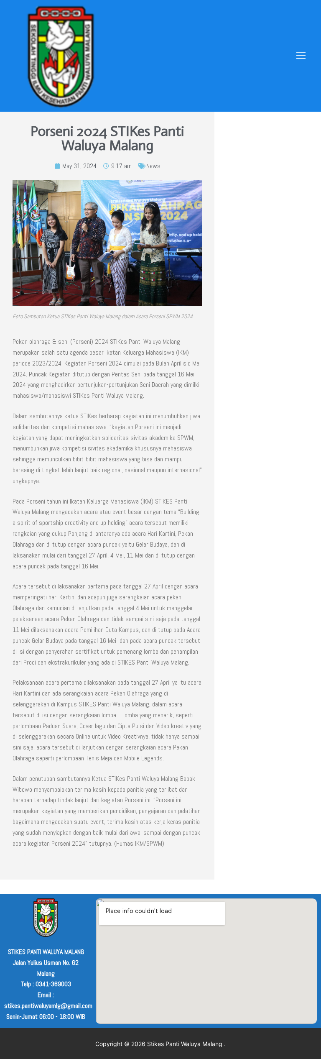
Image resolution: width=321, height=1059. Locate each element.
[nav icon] (301, 56)
